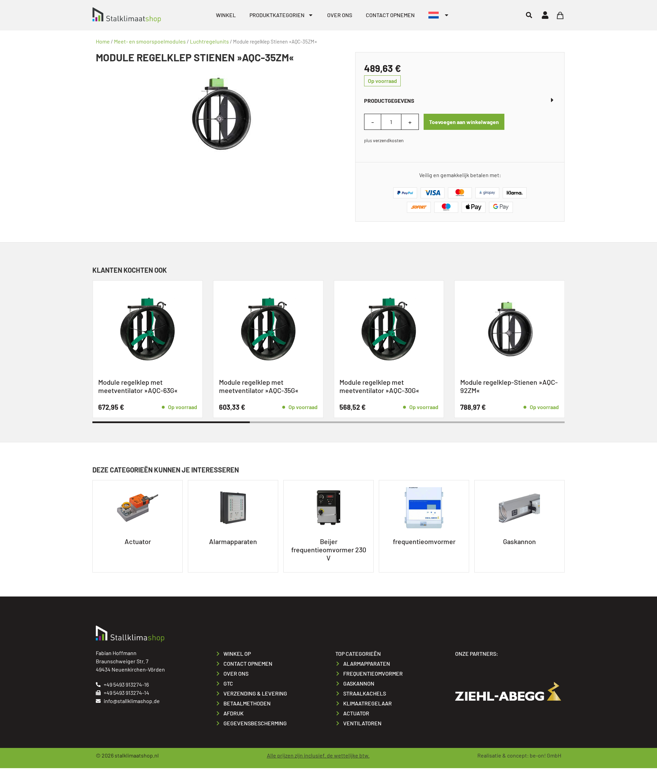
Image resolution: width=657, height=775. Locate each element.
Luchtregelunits (209, 41)
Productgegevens (389, 100)
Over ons (339, 15)
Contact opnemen (390, 15)
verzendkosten (388, 140)
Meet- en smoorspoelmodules (150, 41)
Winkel (226, 15)
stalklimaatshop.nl (137, 755)
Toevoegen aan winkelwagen (464, 122)
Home (103, 41)
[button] (528, 15)
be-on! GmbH (545, 755)
